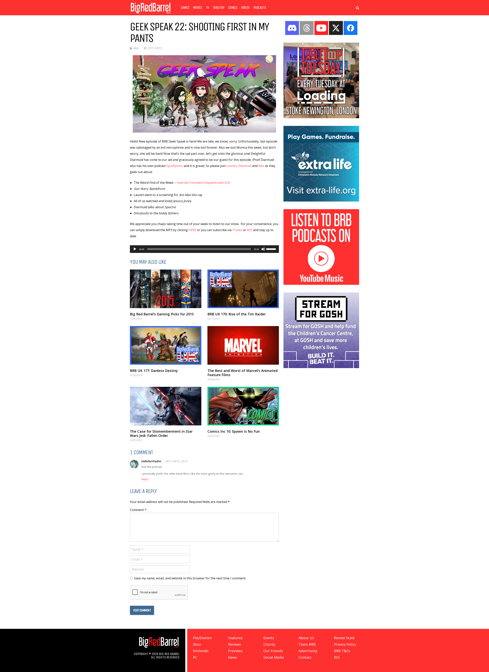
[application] (204, 249)
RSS (249, 230)
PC (195, 657)
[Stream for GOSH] (321, 367)
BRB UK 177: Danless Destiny (154, 370)
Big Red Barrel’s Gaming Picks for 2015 (162, 314)
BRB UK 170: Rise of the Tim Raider (236, 314)
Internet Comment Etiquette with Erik (203, 183)
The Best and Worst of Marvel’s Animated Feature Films (242, 372)
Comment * (138, 510)
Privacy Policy (345, 644)
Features (235, 638)
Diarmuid (244, 166)
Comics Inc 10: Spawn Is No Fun (233, 431)
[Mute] (263, 249)
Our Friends (273, 651)
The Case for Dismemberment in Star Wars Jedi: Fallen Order (161, 433)
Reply (144, 479)
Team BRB (307, 644)
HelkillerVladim (151, 461)
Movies (197, 8)
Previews (235, 651)
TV (207, 8)
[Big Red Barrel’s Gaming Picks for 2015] (165, 289)
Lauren (231, 166)
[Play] (135, 249)
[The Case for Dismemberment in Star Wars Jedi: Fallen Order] (165, 406)
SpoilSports (174, 166)
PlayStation (202, 638)
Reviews (234, 644)
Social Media (273, 657)
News (232, 657)
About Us (306, 638)
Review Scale (344, 638)
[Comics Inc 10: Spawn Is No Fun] (243, 406)
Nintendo (200, 651)
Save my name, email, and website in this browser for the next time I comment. (190, 578)
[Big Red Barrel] (150, 14)
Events (268, 638)
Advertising (308, 651)
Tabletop (218, 8)
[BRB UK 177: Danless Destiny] (165, 345)
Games (185, 8)
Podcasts (259, 8)
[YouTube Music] (321, 284)
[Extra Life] (321, 200)
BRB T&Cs (342, 651)
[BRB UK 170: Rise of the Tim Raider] (243, 289)
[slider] (271, 248)
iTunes (237, 230)
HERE (192, 230)
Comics (232, 8)
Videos (245, 8)
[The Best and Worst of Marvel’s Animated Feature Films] (243, 345)
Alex (135, 48)
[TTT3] (321, 117)
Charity (269, 644)
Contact (305, 657)
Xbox (197, 644)
